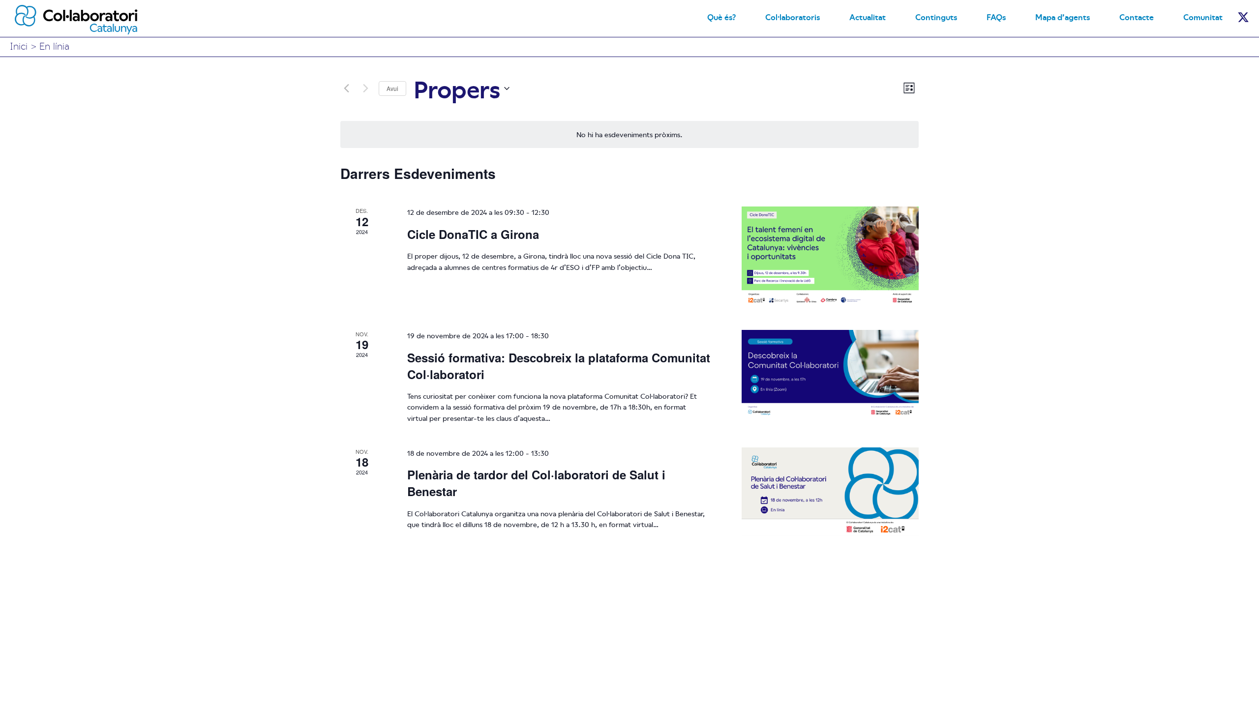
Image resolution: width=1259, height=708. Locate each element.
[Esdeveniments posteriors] (365, 88)
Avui (392, 88)
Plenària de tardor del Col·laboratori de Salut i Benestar (536, 483)
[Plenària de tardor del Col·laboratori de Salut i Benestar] (830, 491)
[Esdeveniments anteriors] (346, 88)
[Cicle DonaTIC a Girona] (830, 256)
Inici (19, 45)
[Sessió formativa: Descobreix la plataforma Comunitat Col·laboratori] (830, 374)
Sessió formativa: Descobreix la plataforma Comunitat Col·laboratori (558, 366)
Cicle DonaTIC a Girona (473, 234)
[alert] (629, 134)
